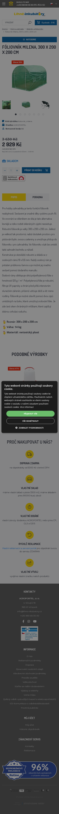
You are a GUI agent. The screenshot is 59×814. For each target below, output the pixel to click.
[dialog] (29, 407)
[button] (29, 427)
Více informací (27, 406)
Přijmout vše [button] (30, 413)
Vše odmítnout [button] (30, 421)
